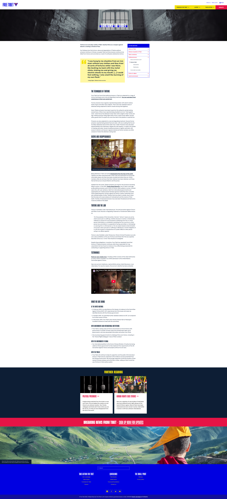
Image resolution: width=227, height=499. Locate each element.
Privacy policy (140, 479)
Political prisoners (133, 57)
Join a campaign (86, 477)
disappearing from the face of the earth (121, 173)
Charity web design (136, 496)
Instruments (136, 64)
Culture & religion (133, 73)
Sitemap (141, 477)
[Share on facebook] (111, 491)
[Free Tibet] (10, 4)
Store (222, 2)
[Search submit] (99, 468)
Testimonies (136, 67)
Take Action (208, 7)
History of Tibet (132, 49)
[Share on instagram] (107, 491)
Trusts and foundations (113, 482)
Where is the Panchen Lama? (135, 59)
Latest (196, 7)
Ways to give (86, 479)
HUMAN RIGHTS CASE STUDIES (126, 396)
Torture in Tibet (133, 62)
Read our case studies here (99, 256)
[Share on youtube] (119, 491)
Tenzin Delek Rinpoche (113, 186)
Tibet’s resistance (133, 54)
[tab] (138, 49)
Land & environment (133, 76)
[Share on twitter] (115, 491)
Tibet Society (113, 477)
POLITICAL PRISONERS (90, 396)
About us (208, 2)
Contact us (113, 484)
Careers (86, 484)
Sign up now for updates (131, 422)
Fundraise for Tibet (86, 482)
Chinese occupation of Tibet (135, 51)
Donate (221, 7)
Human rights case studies (135, 70)
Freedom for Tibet (182, 7)
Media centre (215, 2)
